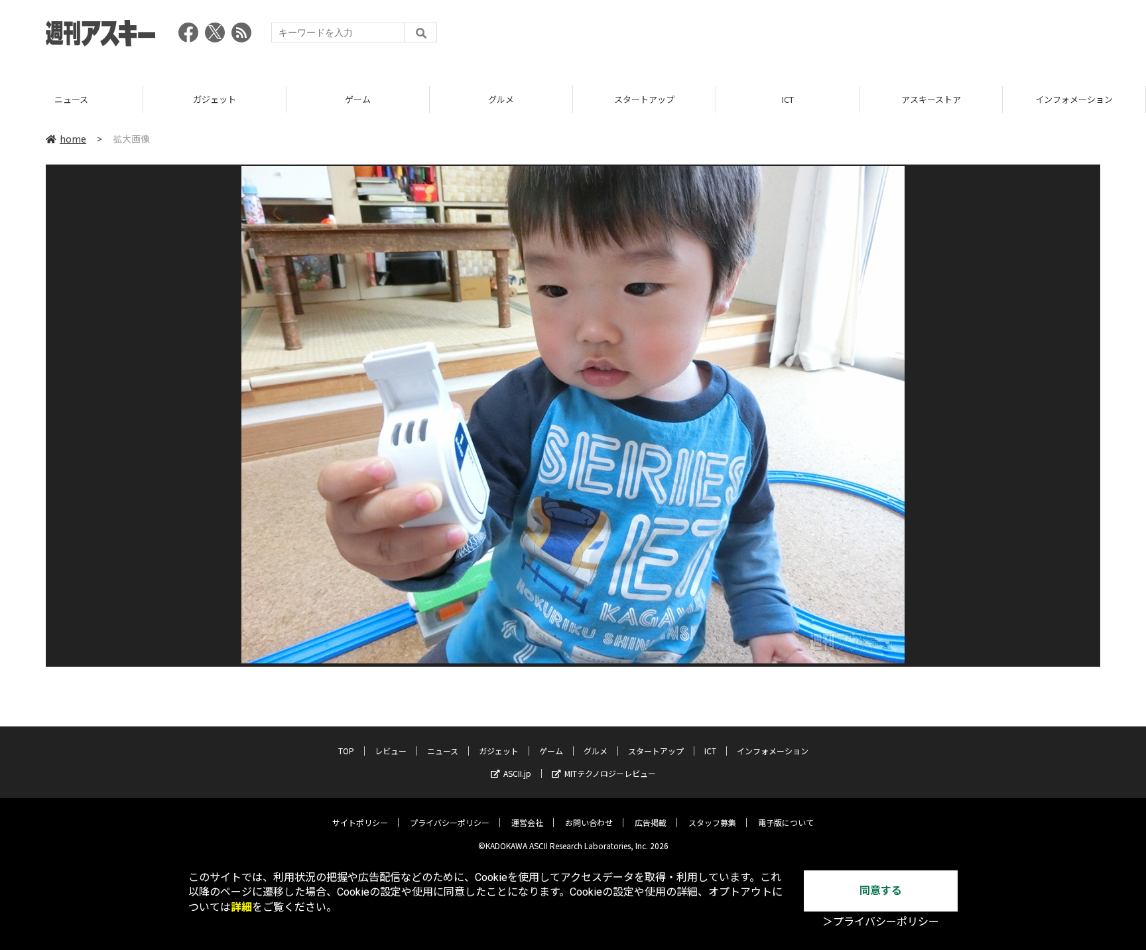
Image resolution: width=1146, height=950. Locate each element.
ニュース (442, 750)
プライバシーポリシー (449, 822)
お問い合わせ (589, 822)
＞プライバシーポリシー (880, 922)
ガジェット (71, 99)
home (73, 138)
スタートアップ (501, 99)
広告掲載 (651, 822)
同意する (881, 890)
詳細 (241, 907)
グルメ (358, 99)
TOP (1074, 99)
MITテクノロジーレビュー (610, 773)
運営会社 (527, 822)
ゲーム (214, 99)
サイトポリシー (360, 822)
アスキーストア (788, 99)
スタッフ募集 (712, 822)
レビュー (391, 750)
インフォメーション (931, 99)
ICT (645, 99)
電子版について (786, 822)
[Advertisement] (858, 36)
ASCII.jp (517, 773)
